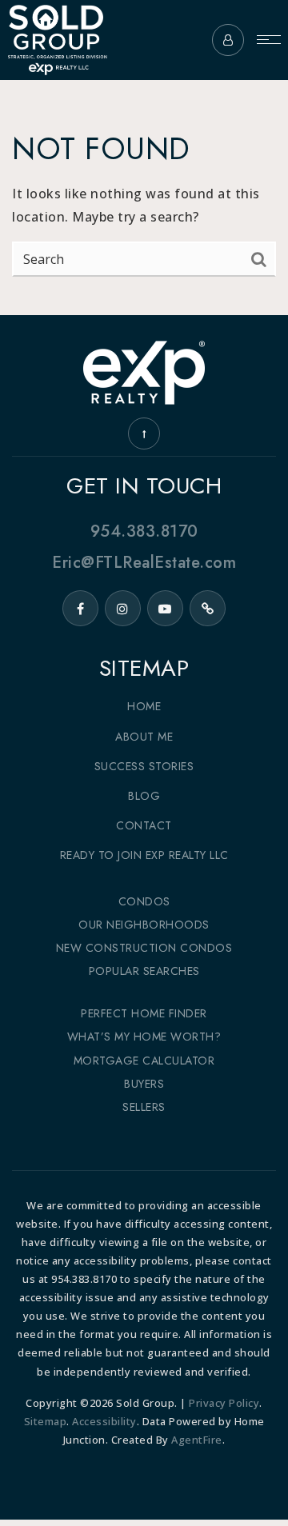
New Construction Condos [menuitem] (144, 948)
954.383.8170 (144, 531)
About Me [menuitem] (144, 737)
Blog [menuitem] (144, 796)
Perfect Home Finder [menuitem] (144, 1013)
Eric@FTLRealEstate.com (144, 562)
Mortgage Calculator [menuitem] (144, 1061)
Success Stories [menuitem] (144, 766)
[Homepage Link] (57, 38)
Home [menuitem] (144, 706)
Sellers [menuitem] (144, 1107)
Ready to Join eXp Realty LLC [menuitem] (144, 855)
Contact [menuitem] (144, 825)
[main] (144, 157)
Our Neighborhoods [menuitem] (144, 925)
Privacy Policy (224, 1403)
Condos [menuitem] (144, 901)
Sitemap (45, 1421)
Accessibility (104, 1421)
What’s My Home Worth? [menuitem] (144, 1037)
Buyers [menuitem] (144, 1084)
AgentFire (196, 1439)
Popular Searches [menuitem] (144, 971)
